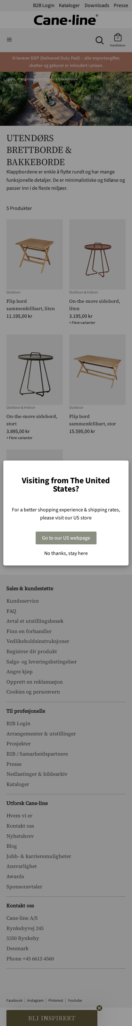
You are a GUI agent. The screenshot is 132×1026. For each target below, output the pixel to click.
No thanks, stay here (66, 553)
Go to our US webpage (66, 537)
